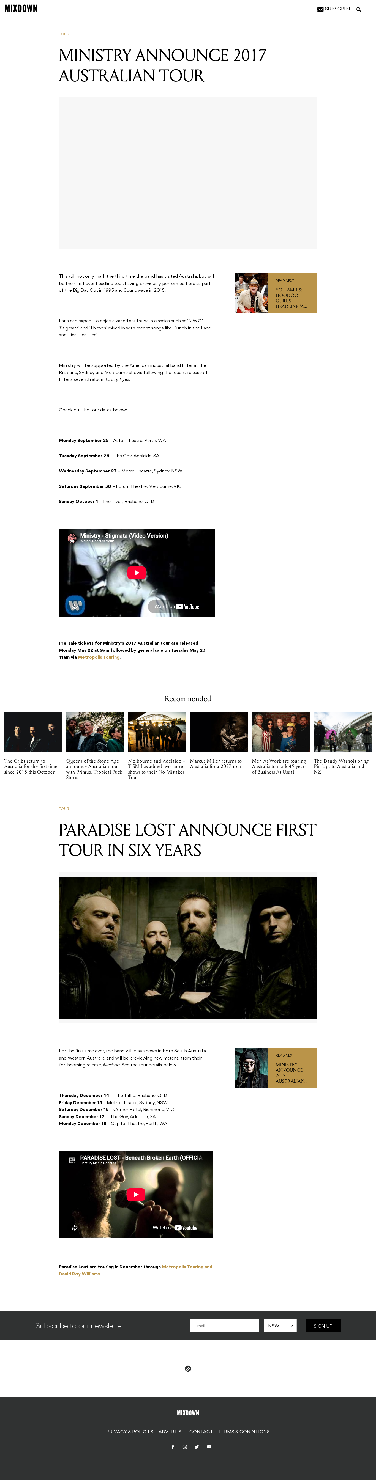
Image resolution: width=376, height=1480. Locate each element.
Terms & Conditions (244, 1432)
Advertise (171, 1432)
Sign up (323, 1326)
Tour (64, 34)
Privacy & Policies (130, 1432)
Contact (201, 1432)
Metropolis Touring (98, 657)
